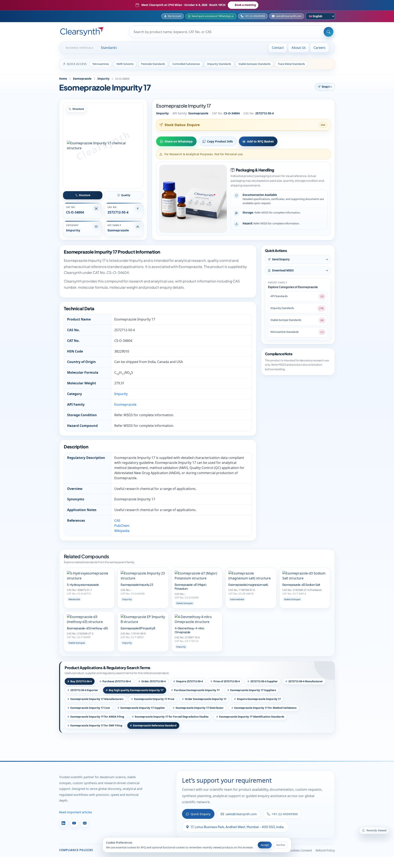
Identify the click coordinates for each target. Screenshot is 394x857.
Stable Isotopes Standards (254, 64)
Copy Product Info (220, 141)
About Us (299, 47)
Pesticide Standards (153, 64)
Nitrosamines (101, 64)
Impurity (103, 78)
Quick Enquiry (201, 814)
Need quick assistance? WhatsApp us (213, 16)
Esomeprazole (82, 78)
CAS (117, 520)
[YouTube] (74, 823)
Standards (109, 47)
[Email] (84, 823)
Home (63, 78)
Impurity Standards (219, 64)
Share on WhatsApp (179, 141)
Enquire (327, 86)
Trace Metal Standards (291, 64)
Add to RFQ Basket (260, 141)
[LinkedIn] (63, 823)
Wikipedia (121, 530)
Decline (280, 845)
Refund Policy (325, 850)
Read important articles (75, 812)
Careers (319, 47)
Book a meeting (245, 5)
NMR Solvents (125, 64)
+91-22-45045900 (255, 16)
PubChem (121, 525)
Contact (278, 47)
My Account (174, 16)
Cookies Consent (300, 850)
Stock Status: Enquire (182, 125)
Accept (265, 845)
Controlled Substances (186, 64)
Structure (84, 195)
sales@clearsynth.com (288, 16)
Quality (125, 195)
